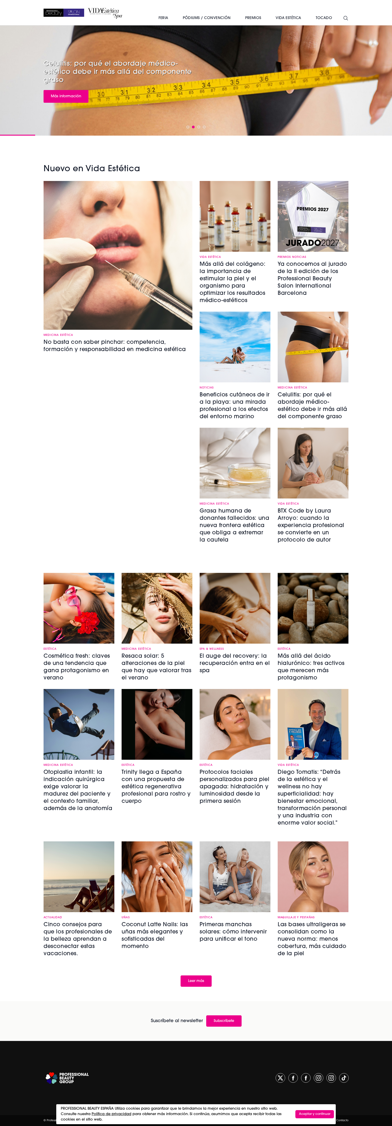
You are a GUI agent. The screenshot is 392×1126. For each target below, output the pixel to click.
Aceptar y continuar (314, 1114)
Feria (163, 18)
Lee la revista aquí (67, 91)
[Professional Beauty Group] (67, 1078)
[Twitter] (280, 1077)
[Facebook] (293, 1077)
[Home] (64, 12)
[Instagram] (318, 1077)
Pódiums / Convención (207, 18)
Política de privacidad (111, 1114)
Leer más (196, 981)
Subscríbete (224, 1021)
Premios (253, 18)
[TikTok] (343, 1077)
